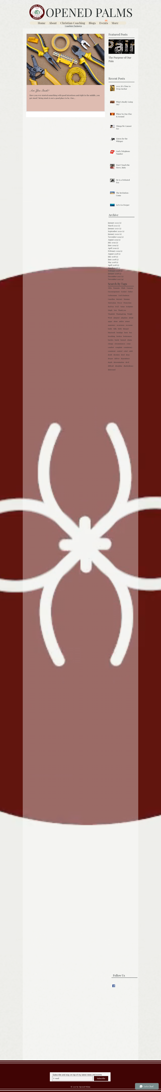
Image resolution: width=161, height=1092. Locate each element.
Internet (119, 299)
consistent (112, 351)
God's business (123, 295)
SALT (117, 306)
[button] (106, 20)
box (130, 332)
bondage (120, 332)
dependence (125, 358)
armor (127, 321)
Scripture (129, 306)
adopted (116, 318)
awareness (120, 325)
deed (123, 355)
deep (128, 355)
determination (119, 362)
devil (127, 362)
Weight (129, 314)
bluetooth (111, 332)
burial (117, 340)
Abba (110, 288)
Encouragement (114, 292)
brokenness (127, 336)
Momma (127, 299)
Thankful (111, 314)
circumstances (120, 344)
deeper (110, 358)
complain (118, 347)
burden (110, 340)
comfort (111, 347)
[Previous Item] (112, 47)
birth (120, 329)
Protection (127, 303)
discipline (118, 366)
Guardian (111, 299)
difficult (111, 366)
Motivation (112, 303)
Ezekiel (123, 292)
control (119, 351)
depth (110, 362)
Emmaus (130, 288)
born (126, 332)
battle (110, 329)
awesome (129, 325)
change (110, 344)
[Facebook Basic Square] (113, 985)
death (110, 355)
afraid (131, 318)
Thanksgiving (121, 314)
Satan (122, 306)
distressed (111, 370)
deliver (117, 358)
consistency (128, 347)
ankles (121, 321)
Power (119, 303)
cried (126, 351)
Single (110, 310)
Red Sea (111, 306)
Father (130, 292)
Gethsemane (112, 295)
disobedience (128, 366)
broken (119, 336)
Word (110, 318)
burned (123, 340)
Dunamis (116, 288)
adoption (124, 318)
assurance (111, 325)
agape (110, 321)
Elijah (123, 288)
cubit (131, 351)
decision (117, 355)
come (129, 344)
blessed (125, 329)
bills (115, 329)
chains (129, 340)
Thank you (122, 310)
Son (115, 310)
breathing (111, 336)
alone (116, 321)
